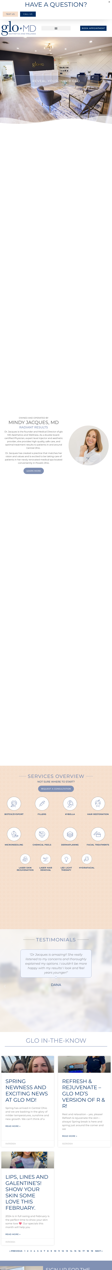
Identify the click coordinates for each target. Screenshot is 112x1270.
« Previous (15, 1251)
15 (75, 1251)
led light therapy (66, 869)
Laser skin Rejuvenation (25, 869)
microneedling (14, 845)
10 (55, 1251)
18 (88, 1251)
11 (59, 1251)
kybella (70, 814)
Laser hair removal (45, 869)
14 (71, 1251)
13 (67, 1251)
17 (84, 1251)
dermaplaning (70, 845)
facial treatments (98, 845)
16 (79, 1251)
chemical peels (42, 845)
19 (92, 1251)
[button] (55, 28)
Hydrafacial (87, 868)
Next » (99, 1251)
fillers (42, 814)
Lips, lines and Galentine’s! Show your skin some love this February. (26, 1192)
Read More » (12, 1126)
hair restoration (98, 814)
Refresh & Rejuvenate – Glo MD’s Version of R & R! (83, 1093)
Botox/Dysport (14, 814)
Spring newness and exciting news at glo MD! (26, 1090)
